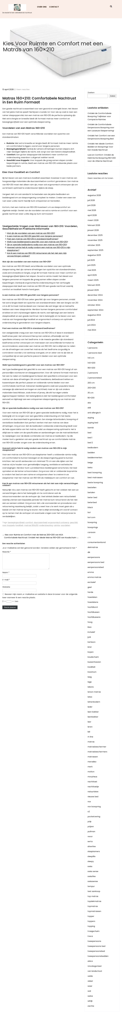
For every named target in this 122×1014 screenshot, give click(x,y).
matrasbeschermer (97, 746)
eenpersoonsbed (96, 567)
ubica (90, 961)
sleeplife (91, 856)
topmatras (93, 906)
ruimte (57, 525)
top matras (93, 896)
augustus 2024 (94, 315)
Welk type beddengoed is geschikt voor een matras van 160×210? (37, 241)
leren (90, 726)
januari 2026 (93, 230)
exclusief (92, 582)
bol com (91, 517)
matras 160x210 (31, 525)
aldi (89, 407)
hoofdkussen (93, 612)
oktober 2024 (94, 305)
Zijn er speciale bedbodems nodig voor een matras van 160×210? (37, 244)
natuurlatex (93, 791)
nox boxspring (94, 806)
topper (91, 916)
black (90, 507)
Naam (5, 572)
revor (90, 836)
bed (89, 432)
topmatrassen (94, 911)
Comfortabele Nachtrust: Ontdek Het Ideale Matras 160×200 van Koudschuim (41, 537)
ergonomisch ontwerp (58, 522)
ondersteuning (46, 525)
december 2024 (95, 295)
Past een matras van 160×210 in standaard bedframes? (32, 239)
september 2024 (95, 310)
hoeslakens (93, 602)
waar (90, 986)
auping (91, 417)
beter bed (92, 497)
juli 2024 (91, 320)
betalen (91, 492)
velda (90, 976)
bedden (91, 452)
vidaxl (90, 981)
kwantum (92, 672)
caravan (91, 532)
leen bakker (93, 711)
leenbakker (93, 716)
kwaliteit (19, 525)
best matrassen (95, 477)
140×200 (91, 362)
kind (89, 647)
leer (89, 721)
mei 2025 (92, 270)
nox (89, 801)
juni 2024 (92, 325)
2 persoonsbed (95, 377)
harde (90, 592)
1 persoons (92, 348)
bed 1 (90, 437)
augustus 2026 (94, 195)
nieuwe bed (93, 796)
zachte (91, 1006)
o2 (89, 811)
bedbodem (93, 447)
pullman (91, 831)
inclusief (91, 632)
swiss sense (93, 871)
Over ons (42, 6)
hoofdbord (93, 607)
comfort (29, 522)
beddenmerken (95, 457)
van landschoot (95, 971)
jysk (89, 637)
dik (89, 552)
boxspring (92, 522)
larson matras (94, 692)
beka (90, 467)
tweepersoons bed (96, 946)
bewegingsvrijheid (16, 522)
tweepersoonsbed (96, 951)
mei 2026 (92, 210)
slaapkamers (94, 851)
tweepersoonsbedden (98, 956)
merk (90, 766)
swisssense (93, 881)
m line (90, 736)
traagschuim (93, 931)
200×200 (92, 387)
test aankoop (94, 891)
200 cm (91, 382)
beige (90, 462)
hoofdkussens (94, 617)
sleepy (91, 861)
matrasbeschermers (97, 751)
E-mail (6, 579)
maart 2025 (93, 280)
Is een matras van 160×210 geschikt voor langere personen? (35, 236)
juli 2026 (91, 200)
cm (89, 537)
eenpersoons (94, 557)
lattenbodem (94, 701)
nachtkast (92, 781)
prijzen (91, 826)
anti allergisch (94, 412)
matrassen (93, 756)
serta (90, 841)
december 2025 (95, 235)
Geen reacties (23, 89)
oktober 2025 (94, 245)
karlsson (91, 642)
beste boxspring (95, 482)
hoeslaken (92, 597)
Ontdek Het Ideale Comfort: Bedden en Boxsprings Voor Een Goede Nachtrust (101, 146)
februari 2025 (94, 285)
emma (91, 572)
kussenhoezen (94, 662)
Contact (54, 6)
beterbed (92, 502)
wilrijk (90, 1001)
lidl (89, 731)
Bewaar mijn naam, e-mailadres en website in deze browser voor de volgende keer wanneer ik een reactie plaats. (39, 596)
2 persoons (93, 372)
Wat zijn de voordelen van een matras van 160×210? (31, 233)
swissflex (92, 876)
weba (90, 996)
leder (90, 706)
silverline (92, 846)
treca (90, 936)
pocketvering (94, 816)
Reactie (6, 551)
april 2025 (92, 275)
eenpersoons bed (96, 562)
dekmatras (93, 547)
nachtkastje (93, 786)
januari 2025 (93, 290)
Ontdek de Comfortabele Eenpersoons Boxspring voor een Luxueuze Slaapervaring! (101, 127)
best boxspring (95, 472)
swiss (90, 866)
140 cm (91, 357)
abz (89, 402)
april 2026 (92, 215)
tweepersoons (94, 941)
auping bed (93, 422)
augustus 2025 (94, 255)
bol (89, 512)
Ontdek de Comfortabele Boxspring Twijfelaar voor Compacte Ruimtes (99, 116)
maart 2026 (93, 220)
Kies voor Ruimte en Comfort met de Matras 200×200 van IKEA (32, 534)
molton (91, 771)
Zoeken (91, 92)
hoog (90, 622)
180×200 (91, 367)
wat (89, 991)
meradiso (92, 761)
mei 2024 (92, 330)
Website (6, 587)
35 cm (90, 392)
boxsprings (93, 527)
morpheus (92, 776)
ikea (89, 627)
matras (91, 741)
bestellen (92, 487)
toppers (91, 921)
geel (90, 587)
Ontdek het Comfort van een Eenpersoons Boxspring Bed (101, 137)
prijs (89, 821)
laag (90, 677)
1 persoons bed (95, 352)
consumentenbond (97, 542)
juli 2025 (91, 260)
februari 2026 (94, 225)
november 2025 (95, 240)
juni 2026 (92, 205)
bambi (91, 427)
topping (91, 926)
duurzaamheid (40, 522)
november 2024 (95, 300)
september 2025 (95, 250)
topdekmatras (94, 901)
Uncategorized (94, 966)
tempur (91, 886)
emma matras (94, 577)
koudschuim (93, 657)
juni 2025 (92, 265)
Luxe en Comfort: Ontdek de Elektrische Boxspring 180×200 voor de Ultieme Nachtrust (102, 157)
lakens (91, 687)
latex (90, 697)
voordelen (65, 525)
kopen (91, 652)
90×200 (91, 397)
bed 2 (90, 442)
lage (90, 682)
